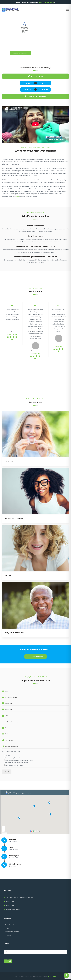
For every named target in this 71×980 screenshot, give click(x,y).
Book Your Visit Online (46, 2)
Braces (8, 575)
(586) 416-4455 (10, 901)
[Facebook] (6, 961)
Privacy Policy (52, 976)
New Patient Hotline (37, 76)
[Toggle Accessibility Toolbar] (66, 975)
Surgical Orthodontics (14, 632)
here (17, 196)
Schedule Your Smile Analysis (36, 96)
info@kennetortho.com (13, 909)
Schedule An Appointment (20, 53)
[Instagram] (10, 961)
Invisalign (9, 461)
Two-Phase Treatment (14, 518)
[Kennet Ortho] (10, 9)
